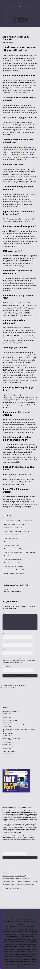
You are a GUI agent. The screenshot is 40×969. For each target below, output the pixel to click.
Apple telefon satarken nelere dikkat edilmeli (15, 524)
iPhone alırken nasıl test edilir (11, 538)
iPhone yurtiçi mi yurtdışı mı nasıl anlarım (14, 566)
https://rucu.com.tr (6, 688)
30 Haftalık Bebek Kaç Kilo (9, 888)
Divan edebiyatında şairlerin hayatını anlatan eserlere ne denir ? (19, 729)
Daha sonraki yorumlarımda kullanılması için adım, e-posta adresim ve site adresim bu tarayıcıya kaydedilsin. (19, 661)
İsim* (4, 633)
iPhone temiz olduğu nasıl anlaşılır (12, 559)
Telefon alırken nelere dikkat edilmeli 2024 (14, 569)
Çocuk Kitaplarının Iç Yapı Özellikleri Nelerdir (14, 876)
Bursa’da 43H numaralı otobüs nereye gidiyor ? (14, 725)
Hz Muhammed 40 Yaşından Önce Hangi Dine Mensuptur (17, 881)
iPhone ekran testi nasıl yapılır (11, 545)
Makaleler (10, 516)
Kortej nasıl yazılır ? (7, 742)
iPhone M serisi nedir (30, 552)
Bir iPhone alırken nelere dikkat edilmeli (14, 527)
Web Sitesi (5, 650)
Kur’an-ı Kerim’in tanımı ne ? (10, 720)
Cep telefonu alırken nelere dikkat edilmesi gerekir (16, 531)
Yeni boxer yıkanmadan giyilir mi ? (11, 738)
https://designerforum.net (8, 685)
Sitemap (14, 688)
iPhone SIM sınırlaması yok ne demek (13, 555)
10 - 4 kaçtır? (6, 666)
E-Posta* (5, 642)
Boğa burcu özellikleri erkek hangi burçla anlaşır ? (15, 747)
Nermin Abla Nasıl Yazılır (12, 591)
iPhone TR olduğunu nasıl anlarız (12, 562)
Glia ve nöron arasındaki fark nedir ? (12, 716)
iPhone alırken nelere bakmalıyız (12, 541)
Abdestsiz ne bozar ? (8, 733)
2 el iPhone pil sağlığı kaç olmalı (12, 520)
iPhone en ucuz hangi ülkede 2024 (12, 548)
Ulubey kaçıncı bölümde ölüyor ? (11, 711)
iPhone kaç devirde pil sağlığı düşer (13, 552)
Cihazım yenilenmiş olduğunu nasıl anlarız (14, 534)
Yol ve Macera (20, 19)
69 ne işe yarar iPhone (28, 520)
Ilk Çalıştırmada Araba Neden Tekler (16, 585)
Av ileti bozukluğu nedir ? (9, 751)
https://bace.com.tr (22, 685)
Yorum (4, 613)
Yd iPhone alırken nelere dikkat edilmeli (14, 573)
